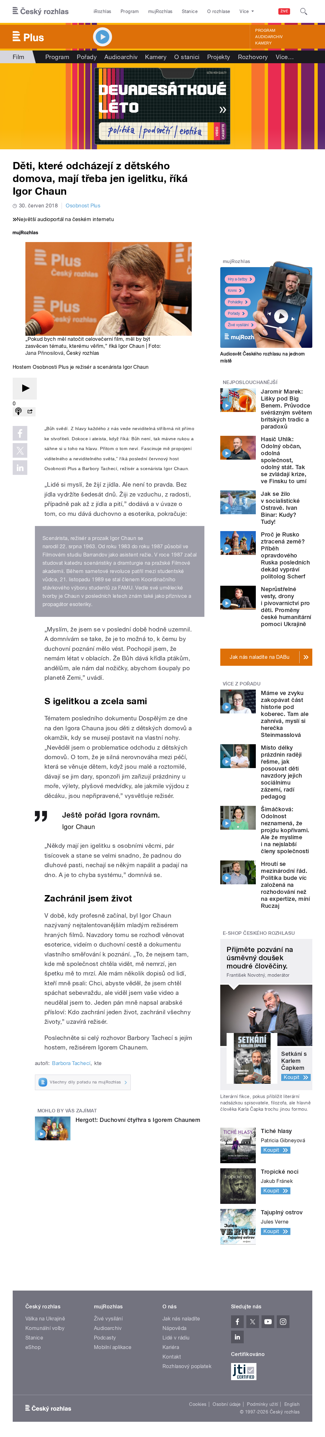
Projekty (218, 56)
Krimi (232, 290)
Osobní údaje (227, 1404)
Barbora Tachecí (71, 1063)
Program (130, 11)
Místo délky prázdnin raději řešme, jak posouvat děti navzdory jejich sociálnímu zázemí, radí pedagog (281, 772)
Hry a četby (237, 279)
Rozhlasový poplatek (186, 1366)
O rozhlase (218, 11)
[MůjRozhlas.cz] (25, 233)
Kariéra (170, 1347)
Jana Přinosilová (44, 353)
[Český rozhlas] (41, 11)
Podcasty (105, 1338)
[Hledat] (303, 11)
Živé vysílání (238, 325)
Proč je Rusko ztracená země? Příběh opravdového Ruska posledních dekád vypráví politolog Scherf (285, 555)
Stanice (190, 11)
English (292, 1404)
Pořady (87, 56)
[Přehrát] (25, 389)
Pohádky (235, 302)
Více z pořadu (242, 684)
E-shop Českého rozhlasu (259, 933)
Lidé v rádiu (176, 1338)
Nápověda (174, 1328)
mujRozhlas (160, 11)
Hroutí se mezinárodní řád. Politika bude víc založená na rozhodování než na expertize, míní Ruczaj (285, 884)
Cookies (197, 1404)
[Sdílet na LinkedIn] (20, 467)
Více (285, 56)
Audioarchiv (268, 37)
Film (18, 56)
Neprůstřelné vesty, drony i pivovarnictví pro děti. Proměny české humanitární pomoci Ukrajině (286, 606)
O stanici (186, 56)
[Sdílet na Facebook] (20, 433)
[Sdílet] (30, 411)
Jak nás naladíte (181, 1319)
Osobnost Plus (83, 206)
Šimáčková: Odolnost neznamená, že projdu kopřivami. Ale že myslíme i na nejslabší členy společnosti (285, 830)
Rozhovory (253, 56)
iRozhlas (102, 11)
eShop (33, 1347)
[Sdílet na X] (20, 450)
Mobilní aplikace (113, 1347)
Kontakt (171, 1357)
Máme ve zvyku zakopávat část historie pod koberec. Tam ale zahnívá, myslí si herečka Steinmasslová (284, 714)
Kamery (263, 43)
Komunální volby (44, 1328)
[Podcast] (18, 411)
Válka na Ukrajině (45, 1319)
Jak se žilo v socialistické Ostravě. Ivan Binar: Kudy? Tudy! (280, 507)
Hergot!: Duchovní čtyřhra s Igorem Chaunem (138, 1120)
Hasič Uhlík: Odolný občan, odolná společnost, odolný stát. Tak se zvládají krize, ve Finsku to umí (283, 460)
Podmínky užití (262, 1404)
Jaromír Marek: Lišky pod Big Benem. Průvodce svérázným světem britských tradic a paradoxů (286, 409)
